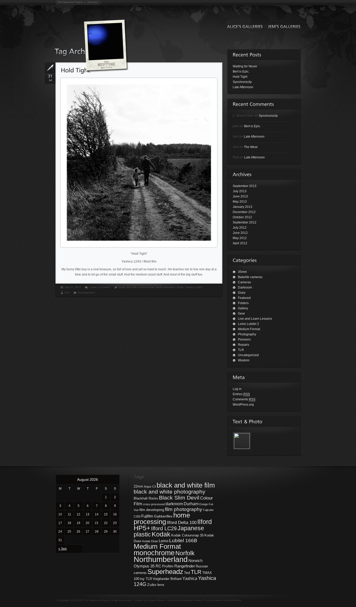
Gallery (243, 308)
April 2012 (240, 243)
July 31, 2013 (73, 287)
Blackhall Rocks (146, 498)
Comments (244, 399)
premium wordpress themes (185, 600)
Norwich (195, 560)
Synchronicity (242, 82)
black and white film (186, 485)
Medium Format (249, 329)
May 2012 (240, 238)
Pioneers (244, 339)
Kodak (161, 534)
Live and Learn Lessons (255, 319)
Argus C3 (150, 486)
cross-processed (154, 504)
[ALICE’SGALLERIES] (243, 26)
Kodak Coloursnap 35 (187, 535)
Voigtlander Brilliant (167, 579)
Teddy (180, 287)
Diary (241, 293)
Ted (187, 573)
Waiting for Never (245, 66)
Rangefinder (184, 566)
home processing (162, 518)
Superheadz (165, 571)
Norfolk (185, 553)
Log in (237, 389)
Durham (191, 503)
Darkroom (245, 287)
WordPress (234, 600)
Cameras (244, 282)
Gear (241, 313)
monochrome (146, 287)
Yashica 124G (193, 287)
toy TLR (146, 579)
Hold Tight (240, 77)
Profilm (168, 566)
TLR (241, 350)
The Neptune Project (70, 2)
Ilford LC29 (164, 528)
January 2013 (242, 207)
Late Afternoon (243, 87)
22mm (138, 486)
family (121, 287)
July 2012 (240, 227)
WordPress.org (243, 404)
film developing (151, 510)
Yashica (189, 578)
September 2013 (244, 186)
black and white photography (169, 492)
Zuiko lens (155, 585)
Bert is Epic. (241, 71)
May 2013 (240, 201)
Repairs (243, 345)
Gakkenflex (163, 516)
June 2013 (240, 196)
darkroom (174, 503)
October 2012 (242, 217)
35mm (242, 272)
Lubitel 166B (183, 540)
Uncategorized (86, 292)
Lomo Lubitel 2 (248, 324)
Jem (67, 292)
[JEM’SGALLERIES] (282, 26)
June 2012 (240, 233)
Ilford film (131, 287)
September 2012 (244, 222)
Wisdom (243, 360)
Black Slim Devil (179, 498)
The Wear (251, 147)
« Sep (62, 549)
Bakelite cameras (250, 277)
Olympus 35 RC (147, 566)
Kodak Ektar (150, 541)
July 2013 (240, 191)
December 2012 (244, 212)
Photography (247, 334)
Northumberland (165, 287)
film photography (183, 509)
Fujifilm (147, 516)
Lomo (163, 541)
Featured (244, 298)
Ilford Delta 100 (182, 522)
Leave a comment (100, 287)
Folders (243, 303)
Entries (241, 394)
